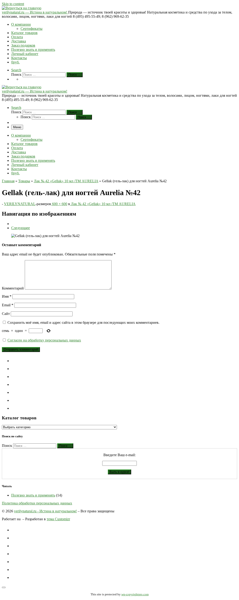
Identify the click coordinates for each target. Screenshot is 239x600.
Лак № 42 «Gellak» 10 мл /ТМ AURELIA (66, 181)
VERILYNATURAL (19, 204)
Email (7, 305)
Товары (24, 181)
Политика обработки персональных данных (37, 503)
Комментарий (13, 288)
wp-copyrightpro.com (135, 594)
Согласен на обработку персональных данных (44, 340)
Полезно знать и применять (33, 495)
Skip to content (13, 4)
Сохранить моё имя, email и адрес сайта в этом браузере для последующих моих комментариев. (83, 322)
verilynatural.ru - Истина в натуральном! (45, 511)
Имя (6, 296)
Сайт (6, 314)
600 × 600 (59, 204)
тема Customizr (58, 519)
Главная (8, 181)
